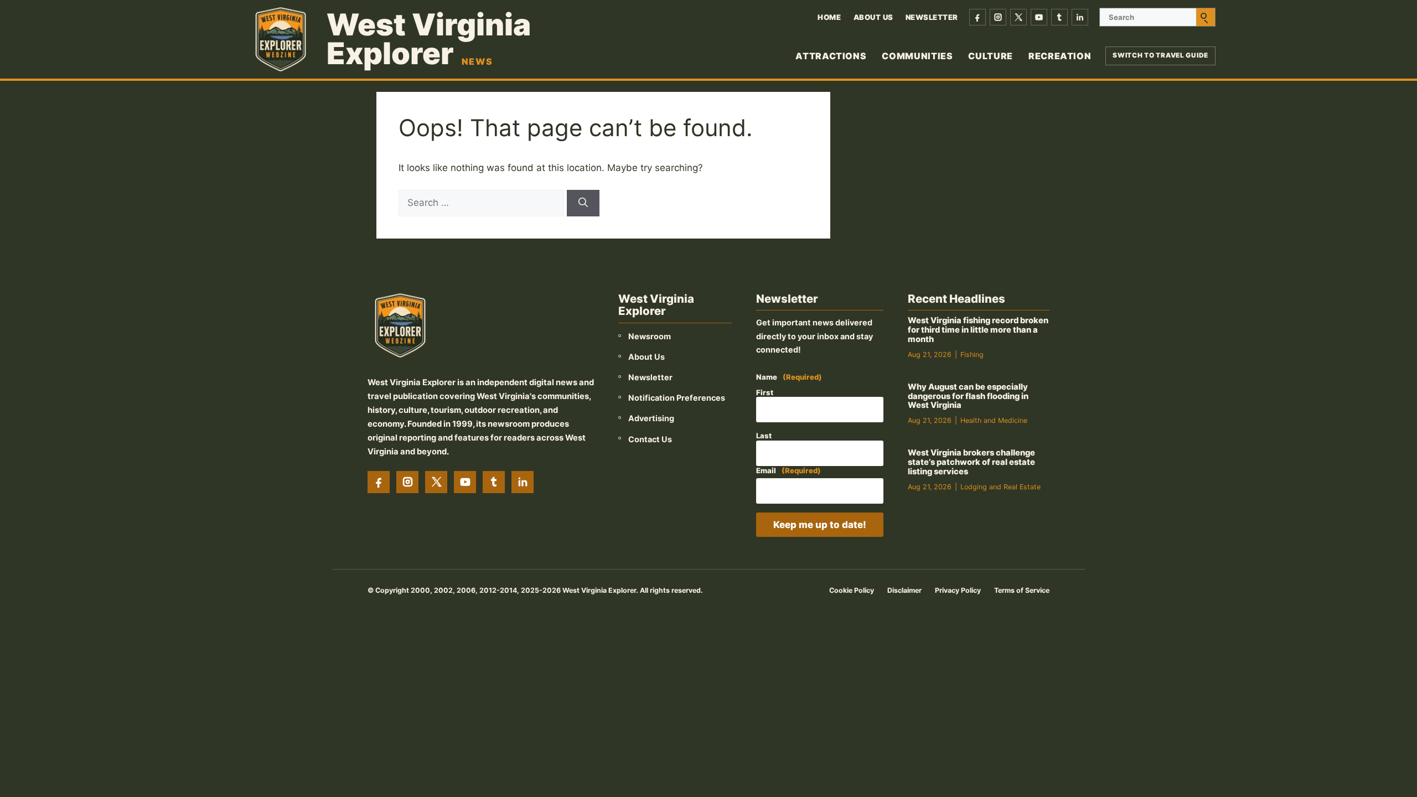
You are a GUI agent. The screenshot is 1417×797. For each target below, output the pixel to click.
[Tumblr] (1059, 17)
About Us (873, 17)
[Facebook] (977, 17)
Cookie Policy (851, 590)
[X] (1018, 17)
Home (829, 17)
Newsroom (649, 336)
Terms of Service (1021, 590)
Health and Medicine (993, 420)
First (764, 392)
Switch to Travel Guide (1160, 55)
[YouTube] (1039, 17)
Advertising (651, 418)
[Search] (583, 203)
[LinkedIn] (1080, 17)
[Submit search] (1205, 17)
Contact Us (650, 439)
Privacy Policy (958, 590)
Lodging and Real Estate (1000, 487)
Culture (990, 55)
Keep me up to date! (819, 524)
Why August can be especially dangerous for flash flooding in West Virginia (968, 396)
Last (764, 435)
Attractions (830, 55)
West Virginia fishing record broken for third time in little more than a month (978, 329)
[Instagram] (998, 17)
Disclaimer (904, 590)
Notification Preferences (676, 397)
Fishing (972, 354)
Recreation (1059, 55)
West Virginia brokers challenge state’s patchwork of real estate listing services (971, 462)
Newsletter (932, 17)
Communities (917, 55)
